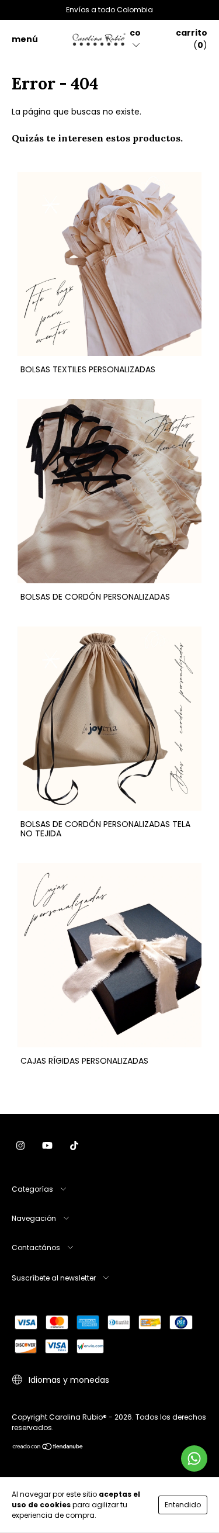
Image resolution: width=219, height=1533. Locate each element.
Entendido (183, 1505)
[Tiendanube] (48, 1448)
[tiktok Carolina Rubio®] (74, 1146)
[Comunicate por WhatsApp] (194, 1458)
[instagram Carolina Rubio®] (20, 1146)
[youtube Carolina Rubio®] (47, 1146)
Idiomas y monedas (67, 1380)
